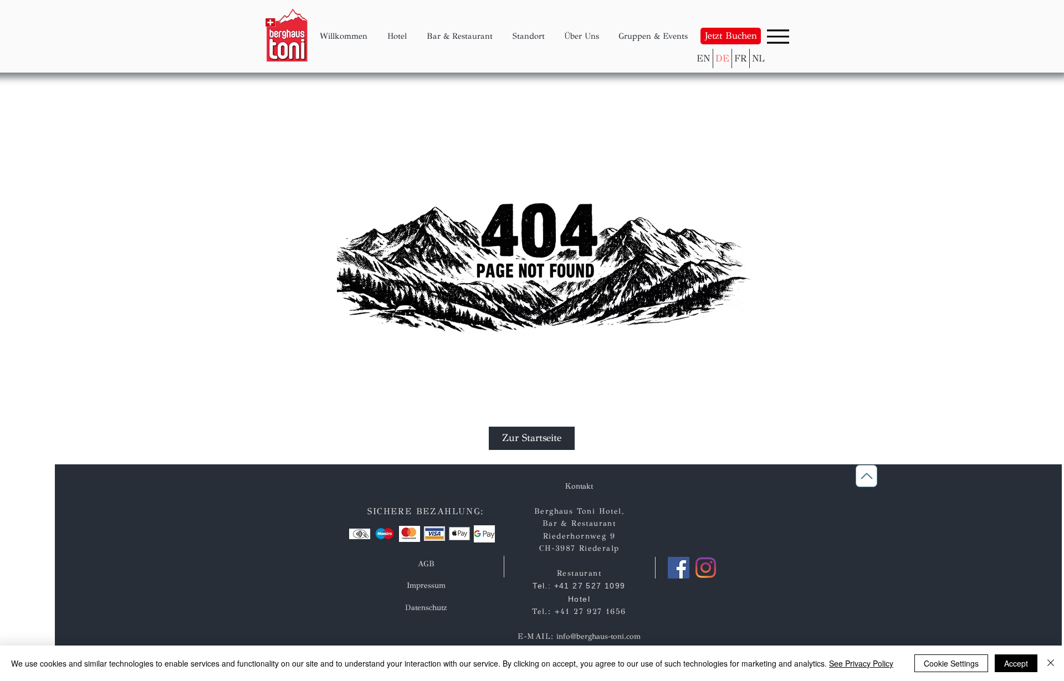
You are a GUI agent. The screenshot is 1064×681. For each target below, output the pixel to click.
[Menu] (778, 36)
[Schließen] (1050, 663)
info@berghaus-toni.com (598, 636)
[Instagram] (706, 567)
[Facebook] (678, 567)
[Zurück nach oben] (866, 476)
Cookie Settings (951, 663)
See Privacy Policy (861, 663)
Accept (1016, 663)
